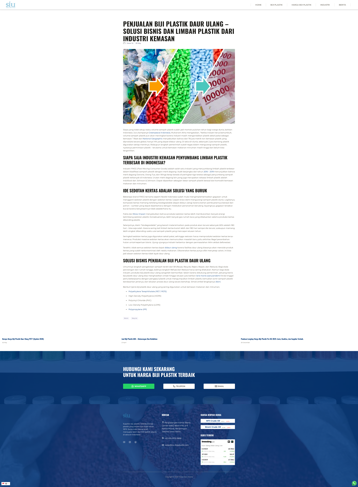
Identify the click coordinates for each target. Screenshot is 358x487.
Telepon (180, 386)
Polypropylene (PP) (138, 309)
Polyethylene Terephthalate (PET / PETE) (148, 291)
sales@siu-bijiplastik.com (177, 445)
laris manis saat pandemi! (208, 276)
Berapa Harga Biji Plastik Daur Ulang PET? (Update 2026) (23, 339)
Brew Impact (139, 214)
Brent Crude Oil (213, 427)
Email (221, 386)
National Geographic (152, 139)
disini (218, 282)
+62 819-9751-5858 (173, 438)
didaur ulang (171, 247)
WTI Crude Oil (213, 421)
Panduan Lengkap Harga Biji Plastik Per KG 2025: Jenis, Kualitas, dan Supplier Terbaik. (272, 339)
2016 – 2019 (209, 172)
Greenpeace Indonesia (159, 133)
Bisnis (126, 318)
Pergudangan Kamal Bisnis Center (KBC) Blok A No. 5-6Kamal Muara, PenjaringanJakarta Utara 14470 (176, 427)
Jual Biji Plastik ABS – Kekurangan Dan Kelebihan (139, 339)
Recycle (134, 318)
